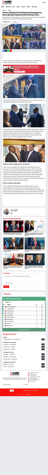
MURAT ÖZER (13, 211)
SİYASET (28, 6)
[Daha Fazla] (11, 51)
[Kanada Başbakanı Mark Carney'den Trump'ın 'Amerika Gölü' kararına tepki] (13, 226)
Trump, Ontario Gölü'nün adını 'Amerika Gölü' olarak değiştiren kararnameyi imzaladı (34, 234)
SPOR (13, 6)
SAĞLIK (18, 6)
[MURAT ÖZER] (6, 211)
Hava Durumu (33, 374)
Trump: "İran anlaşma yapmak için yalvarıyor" (33, 251)
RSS (12, 390)
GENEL (2, 6)
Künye (26, 384)
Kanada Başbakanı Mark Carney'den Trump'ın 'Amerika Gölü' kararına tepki (12, 234)
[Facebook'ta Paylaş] (4, 51)
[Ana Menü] (44, 2)
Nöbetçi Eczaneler (34, 372)
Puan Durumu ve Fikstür (35, 377)
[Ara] (42, 2)
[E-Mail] (11, 214)
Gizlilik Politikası (7, 384)
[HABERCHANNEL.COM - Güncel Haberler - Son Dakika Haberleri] (7, 2)
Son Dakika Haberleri (34, 379)
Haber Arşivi (32, 381)
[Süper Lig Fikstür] (44, 334)
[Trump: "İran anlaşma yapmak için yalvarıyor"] (35, 243)
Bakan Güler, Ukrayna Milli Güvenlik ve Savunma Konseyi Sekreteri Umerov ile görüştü (12, 267)
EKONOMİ (8, 6)
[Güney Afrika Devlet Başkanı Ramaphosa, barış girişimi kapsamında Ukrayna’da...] (24, 36)
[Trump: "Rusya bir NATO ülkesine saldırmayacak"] (13, 243)
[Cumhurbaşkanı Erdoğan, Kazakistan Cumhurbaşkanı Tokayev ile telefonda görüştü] (35, 259)
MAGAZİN (34, 6)
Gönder (6, 286)
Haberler (4, 10)
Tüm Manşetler (33, 378)
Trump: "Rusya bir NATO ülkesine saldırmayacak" (11, 251)
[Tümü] (44, 294)
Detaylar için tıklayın (24, 329)
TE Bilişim (27, 394)
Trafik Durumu (33, 375)
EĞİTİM (23, 6)
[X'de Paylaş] (6, 51)
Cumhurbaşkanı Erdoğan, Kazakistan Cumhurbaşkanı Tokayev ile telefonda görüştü (34, 267)
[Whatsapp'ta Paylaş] (8, 51)
